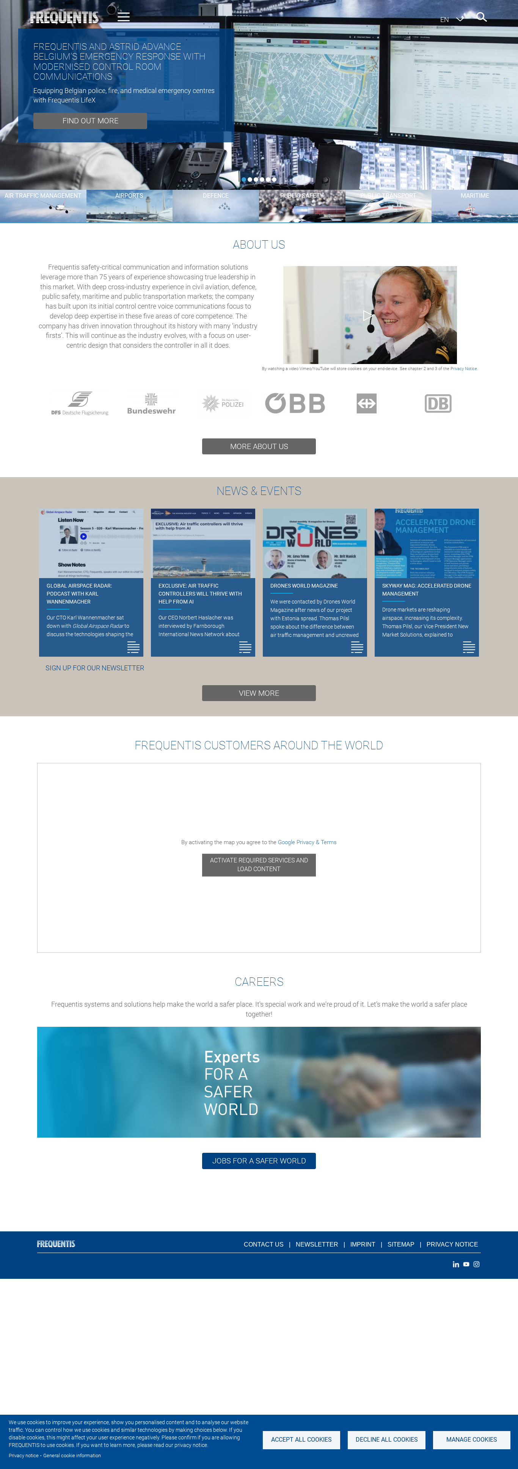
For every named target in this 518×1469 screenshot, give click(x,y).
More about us (259, 446)
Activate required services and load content (259, 865)
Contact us (264, 1244)
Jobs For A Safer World (259, 1160)
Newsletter (317, 1244)
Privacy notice (24, 1455)
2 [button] (250, 179)
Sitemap (401, 1244)
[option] (259, 95)
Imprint (362, 1244)
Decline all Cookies (387, 1439)
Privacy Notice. (464, 368)
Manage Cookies (471, 1439)
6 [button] (274, 179)
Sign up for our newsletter (95, 668)
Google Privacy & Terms (307, 842)
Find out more (90, 120)
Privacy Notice (452, 1244)
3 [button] (256, 179)
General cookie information (72, 1455)
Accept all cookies (301, 1439)
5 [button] (268, 179)
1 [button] (244, 179)
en (444, 20)
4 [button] (262, 179)
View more (259, 693)
